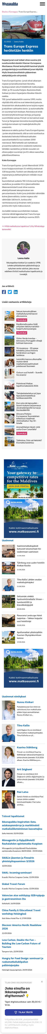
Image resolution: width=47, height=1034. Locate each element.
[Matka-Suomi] (23, 518)
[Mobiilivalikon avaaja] (42, 3)
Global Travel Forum (13, 884)
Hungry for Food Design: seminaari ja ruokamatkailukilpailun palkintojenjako (22, 962)
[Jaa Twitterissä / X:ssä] (10, 292)
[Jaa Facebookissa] (4, 292)
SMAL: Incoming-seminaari (17, 872)
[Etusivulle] (17, 4)
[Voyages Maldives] (23, 478)
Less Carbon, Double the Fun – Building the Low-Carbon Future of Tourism (21, 943)
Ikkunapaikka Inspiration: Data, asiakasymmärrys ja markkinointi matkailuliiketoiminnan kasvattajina (22, 825)
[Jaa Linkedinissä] (16, 292)
